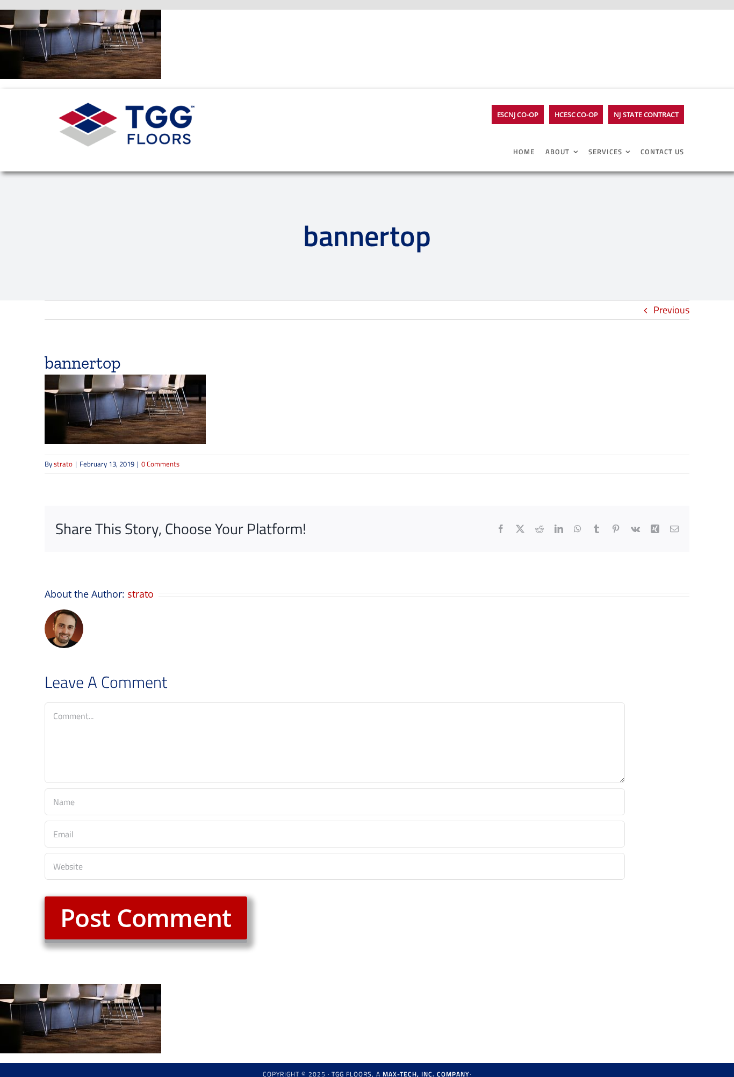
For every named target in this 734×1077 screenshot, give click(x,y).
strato (63, 463)
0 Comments (160, 463)
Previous (671, 310)
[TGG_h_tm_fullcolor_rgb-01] (125, 93)
